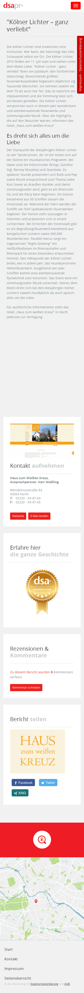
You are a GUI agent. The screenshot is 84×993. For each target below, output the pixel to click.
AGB (67, 984)
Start (8, 949)
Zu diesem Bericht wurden (30, 672)
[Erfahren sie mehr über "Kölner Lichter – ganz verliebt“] (42, 591)
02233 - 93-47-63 (28, 498)
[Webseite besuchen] (42, 440)
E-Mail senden (39, 516)
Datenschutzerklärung (80, 54)
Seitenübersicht (17, 978)
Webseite (18, 516)
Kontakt (11, 959)
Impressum (80, 82)
